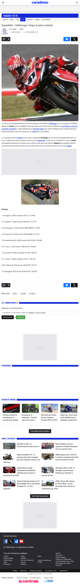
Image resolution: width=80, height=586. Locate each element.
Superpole (41, 140)
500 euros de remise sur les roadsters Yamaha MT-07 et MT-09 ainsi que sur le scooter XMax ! (49, 417)
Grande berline (8, 560)
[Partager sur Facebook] (67, 38)
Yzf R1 (15, 293)
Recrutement (63, 570)
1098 (34, 132)
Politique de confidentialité (63, 559)
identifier (31, 312)
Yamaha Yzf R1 (10, 16)
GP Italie (32, 293)
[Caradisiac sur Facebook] (6, 541)
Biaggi (69, 146)
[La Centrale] (28, 583)
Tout (46, 19)
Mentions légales (61, 557)
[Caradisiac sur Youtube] (21, 541)
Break (5, 562)
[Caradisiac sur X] (11, 541)
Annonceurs (23, 570)
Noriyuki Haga (38, 129)
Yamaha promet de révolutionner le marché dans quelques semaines (11, 417)
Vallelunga (53, 123)
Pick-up (23, 562)
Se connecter (7, 317)
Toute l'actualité (9, 438)
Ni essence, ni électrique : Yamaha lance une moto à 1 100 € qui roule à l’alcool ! (29, 417)
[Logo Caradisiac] (40, 4)
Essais (12, 19)
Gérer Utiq (58, 565)
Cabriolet (23, 558)
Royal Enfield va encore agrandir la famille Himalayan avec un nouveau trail (66, 446)
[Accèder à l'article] (11, 408)
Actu (22, 19)
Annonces (30, 19)
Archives (58, 553)
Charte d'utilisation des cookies (65, 561)
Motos (39, 556)
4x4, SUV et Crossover (27, 560)
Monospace (7, 564)
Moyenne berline (8, 558)
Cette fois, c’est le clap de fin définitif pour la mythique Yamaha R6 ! (68, 417)
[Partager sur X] (74, 38)
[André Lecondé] (5, 34)
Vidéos (37, 19)
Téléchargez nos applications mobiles (19, 547)
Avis (17, 19)
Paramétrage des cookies (63, 563)
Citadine (6, 556)
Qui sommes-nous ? (51, 570)
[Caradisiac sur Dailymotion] (16, 541)
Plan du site (59, 555)
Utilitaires (23, 564)
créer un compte (40, 312)
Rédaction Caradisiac (36, 570)
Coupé (22, 556)
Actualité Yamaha (9, 399)
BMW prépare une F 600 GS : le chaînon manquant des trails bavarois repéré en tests (66, 457)
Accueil (5, 19)
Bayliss (20, 138)
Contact (15, 570)
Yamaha (23, 293)
